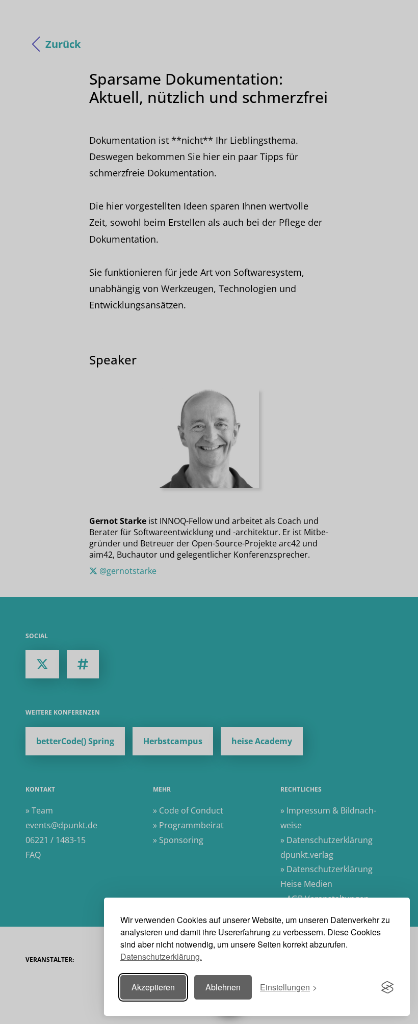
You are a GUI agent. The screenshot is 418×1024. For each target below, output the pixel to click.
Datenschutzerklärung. (161, 956)
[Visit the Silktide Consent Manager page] (387, 987)
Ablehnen (223, 987)
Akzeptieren (153, 987)
